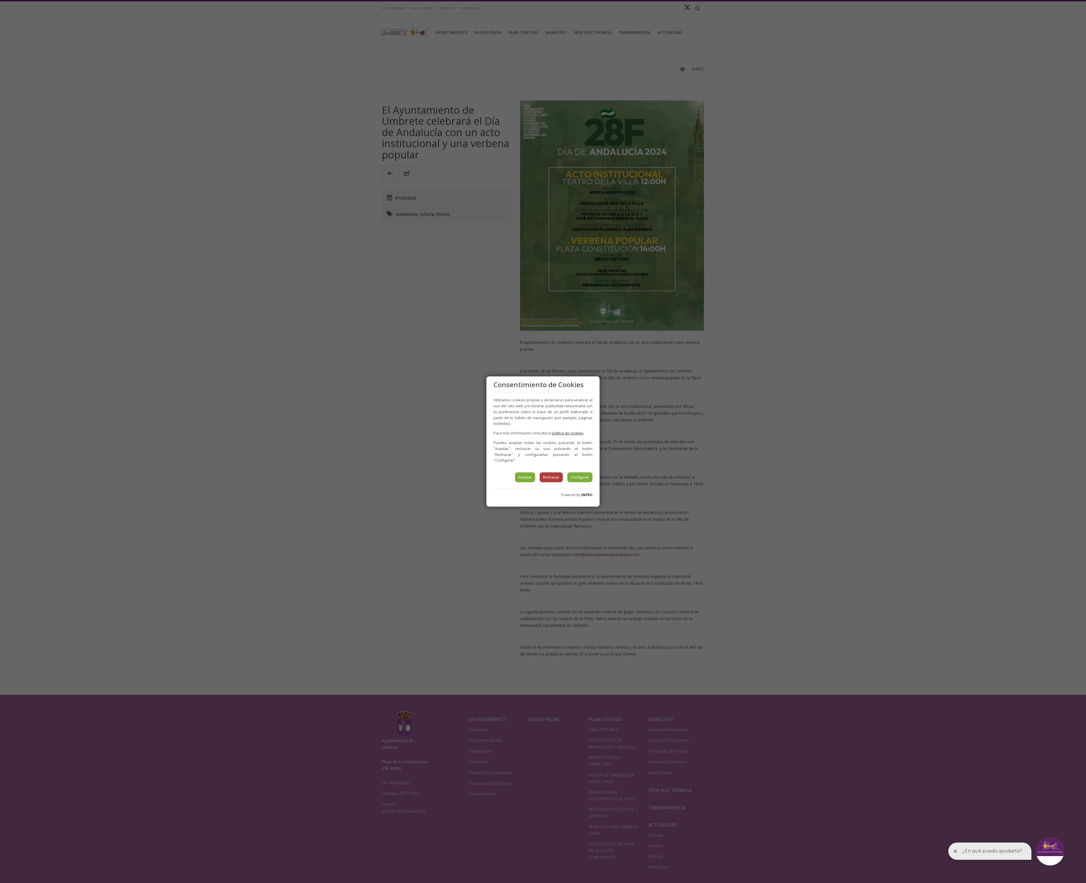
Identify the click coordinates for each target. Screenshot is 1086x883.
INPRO (586, 494)
